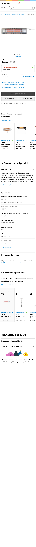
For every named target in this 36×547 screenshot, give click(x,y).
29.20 (4, 59)
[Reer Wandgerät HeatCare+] (7, 136)
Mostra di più (7, 185)
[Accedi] (24, 3)
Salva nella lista (27, 99)
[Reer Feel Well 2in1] (21, 305)
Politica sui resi (5, 263)
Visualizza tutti (6, 120)
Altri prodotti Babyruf (27, 75)
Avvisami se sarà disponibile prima (13, 87)
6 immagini (18, 57)
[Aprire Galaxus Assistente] (28, 3)
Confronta (10, 99)
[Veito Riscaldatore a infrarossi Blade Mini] (21, 136)
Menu (5, 8)
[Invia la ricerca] (11, 8)
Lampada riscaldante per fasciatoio (14, 14)
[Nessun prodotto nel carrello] (32, 3)
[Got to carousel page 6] (21, 54)
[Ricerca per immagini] (32, 8)
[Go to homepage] (6, 3)
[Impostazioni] (19, 3)
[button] (18, 83)
